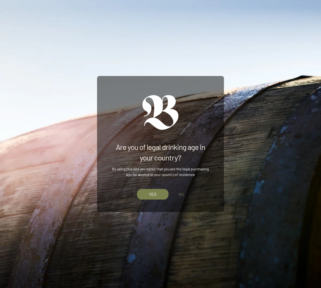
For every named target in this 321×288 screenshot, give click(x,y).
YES (153, 194)
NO (181, 194)
